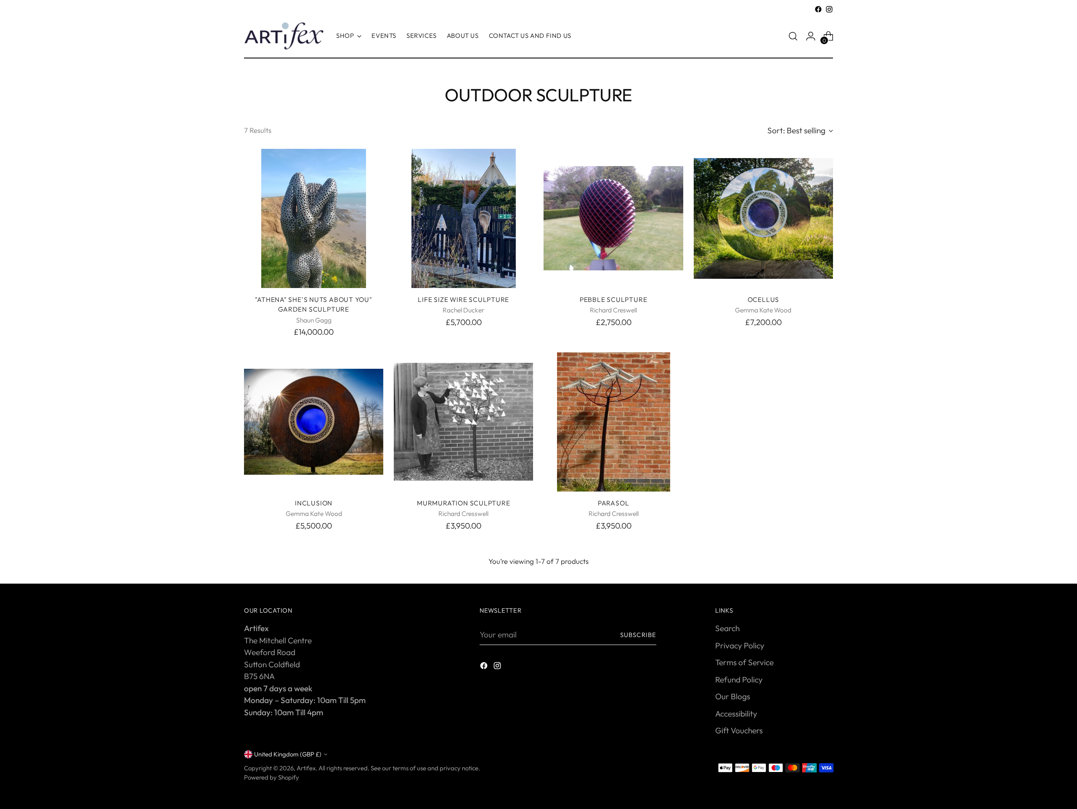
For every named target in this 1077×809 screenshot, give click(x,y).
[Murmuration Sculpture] (463, 422)
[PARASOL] (613, 422)
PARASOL (613, 503)
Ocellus (763, 299)
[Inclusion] (313, 422)
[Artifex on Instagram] (829, 9)
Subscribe (638, 635)
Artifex (306, 768)
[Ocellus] (763, 218)
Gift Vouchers (739, 730)
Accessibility (736, 714)
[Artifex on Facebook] (818, 9)
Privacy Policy (739, 645)
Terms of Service (744, 662)
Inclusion (313, 503)
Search (727, 628)
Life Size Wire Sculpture (463, 299)
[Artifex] (284, 36)
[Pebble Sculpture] (613, 218)
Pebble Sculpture (613, 299)
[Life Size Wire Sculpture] (463, 218)
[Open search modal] (793, 36)
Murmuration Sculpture (463, 503)
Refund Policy (739, 679)
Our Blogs (732, 696)
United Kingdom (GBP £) (287, 754)
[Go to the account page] (810, 36)
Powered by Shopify (271, 777)
